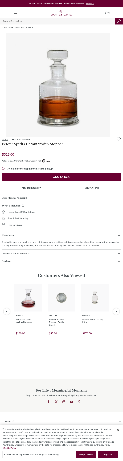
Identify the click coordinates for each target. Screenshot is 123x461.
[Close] (117, 429)
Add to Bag (61, 177)
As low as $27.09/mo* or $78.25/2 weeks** (19, 161)
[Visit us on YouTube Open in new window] (71, 402)
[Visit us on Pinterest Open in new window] (79, 402)
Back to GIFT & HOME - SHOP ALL (19, 27)
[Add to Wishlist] (119, 139)
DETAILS (90, 4)
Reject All (108, 454)
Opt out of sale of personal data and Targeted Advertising (31, 454)
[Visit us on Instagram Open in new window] (63, 402)
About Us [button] (9, 421)
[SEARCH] (119, 21)
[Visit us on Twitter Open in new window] (56, 402)
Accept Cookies (86, 454)
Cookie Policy (9, 448)
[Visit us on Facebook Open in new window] (48, 402)
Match (5, 139)
